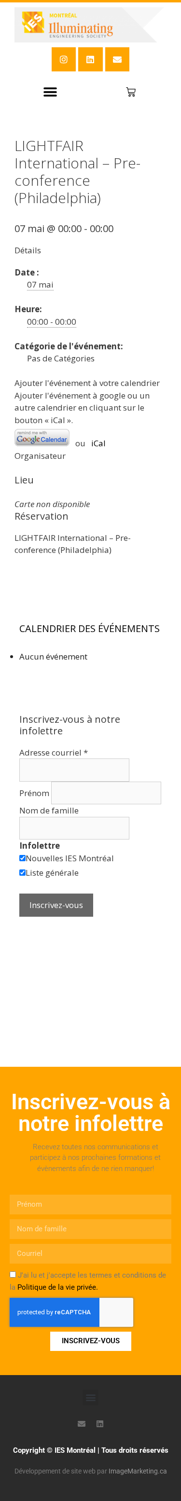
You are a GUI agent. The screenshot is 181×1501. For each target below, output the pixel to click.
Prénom (35, 793)
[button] (50, 92)
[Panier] (131, 92)
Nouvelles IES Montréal (70, 858)
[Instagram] (64, 59)
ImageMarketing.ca (138, 1471)
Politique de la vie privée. (57, 1287)
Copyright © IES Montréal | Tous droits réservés (90, 1450)
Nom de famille (49, 810)
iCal (98, 443)
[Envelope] (117, 59)
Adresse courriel (53, 752)
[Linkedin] (90, 59)
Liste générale (52, 872)
